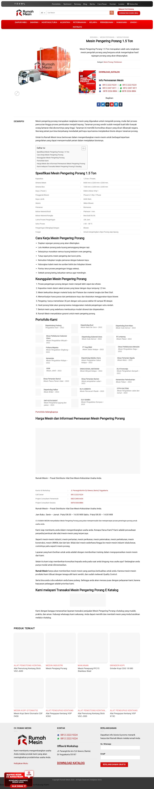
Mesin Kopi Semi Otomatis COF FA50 (28, 714)
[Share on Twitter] (103, 104)
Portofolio (56, 4)
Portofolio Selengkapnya (46, 412)
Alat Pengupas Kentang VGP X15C (123, 714)
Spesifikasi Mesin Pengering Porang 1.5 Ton (53, 152)
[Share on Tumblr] (120, 104)
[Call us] (24, 4)
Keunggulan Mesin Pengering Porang (50, 158)
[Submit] (112, 13)
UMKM (133, 22)
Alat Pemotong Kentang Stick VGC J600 (27, 669)
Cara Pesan (102, 4)
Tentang (77, 4)
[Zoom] (17, 93)
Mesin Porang (123, 37)
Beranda (94, 37)
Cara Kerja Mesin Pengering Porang (50, 155)
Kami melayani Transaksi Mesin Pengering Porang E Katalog (59, 167)
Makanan (121, 22)
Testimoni (67, 4)
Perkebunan (106, 22)
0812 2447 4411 (108, 88)
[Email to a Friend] (107, 104)
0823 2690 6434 (77, 499)
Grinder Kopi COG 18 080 (121, 668)
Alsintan (65, 22)
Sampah (34, 22)
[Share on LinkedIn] (116, 104)
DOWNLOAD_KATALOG (109, 72)
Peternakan (79, 22)
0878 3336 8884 (109, 91)
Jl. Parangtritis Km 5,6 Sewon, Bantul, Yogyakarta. (89, 491)
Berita (92, 4)
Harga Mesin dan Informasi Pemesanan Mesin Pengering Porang (61, 164)
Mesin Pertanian (107, 37)
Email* (102, 754)
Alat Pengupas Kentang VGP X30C (59, 714)
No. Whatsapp (105, 744)
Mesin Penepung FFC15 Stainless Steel (88, 669)
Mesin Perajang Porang (56, 668)
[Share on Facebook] (99, 104)
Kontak (113, 4)
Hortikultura (49, 22)
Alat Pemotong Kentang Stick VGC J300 (91, 714)
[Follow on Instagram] (17, 4)
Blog (85, 4)
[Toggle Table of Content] (82, 148)
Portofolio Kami (42, 161)
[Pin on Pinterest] (112, 104)
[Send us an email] (22, 4)
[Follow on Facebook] (15, 4)
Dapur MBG (21, 22)
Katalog (77, 27)
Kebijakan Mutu (21, 763)
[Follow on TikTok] (19, 4)
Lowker (121, 4)
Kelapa (93, 22)
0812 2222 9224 (108, 85)
